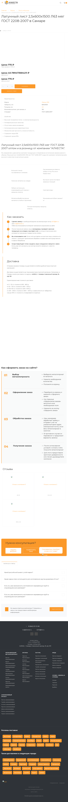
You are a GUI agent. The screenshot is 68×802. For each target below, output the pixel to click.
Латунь (38, 652)
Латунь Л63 (45, 102)
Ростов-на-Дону (56, 740)
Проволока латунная (42, 664)
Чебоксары (7, 749)
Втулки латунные (40, 676)
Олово (54, 680)
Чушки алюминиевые (7, 713)
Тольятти (40, 745)
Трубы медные (57, 660)
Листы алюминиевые (7, 699)
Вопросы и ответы (9, 563)
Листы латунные (40, 669)
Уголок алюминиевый (8, 704)
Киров (53, 736)
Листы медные (56, 656)
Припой (54, 685)
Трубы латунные (40, 667)
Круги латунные (40, 678)
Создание (62, 783)
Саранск (13, 745)
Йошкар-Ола (36, 736)
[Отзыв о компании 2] (49, 484)
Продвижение (54, 783)
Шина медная (56, 665)
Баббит (54, 687)
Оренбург (31, 740)
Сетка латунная (40, 674)
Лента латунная (40, 671)
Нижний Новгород (19, 740)
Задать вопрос (13, 550)
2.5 (43, 107)
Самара (6, 745)
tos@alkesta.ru (19, 223)
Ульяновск (49, 745)
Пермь (46, 740)
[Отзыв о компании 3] (18, 484)
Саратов (21, 745)
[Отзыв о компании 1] (18, 511)
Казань (45, 736)
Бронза (25, 652)
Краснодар (7, 740)
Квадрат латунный (41, 658)
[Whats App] (36, 633)
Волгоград (7, 736)
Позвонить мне (31, 550)
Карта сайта (34, 791)
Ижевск (27, 736)
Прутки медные (57, 658)
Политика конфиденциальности (34, 789)
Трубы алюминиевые (8, 702)
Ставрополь (31, 745)
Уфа (57, 745)
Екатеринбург (17, 736)
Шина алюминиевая (7, 709)
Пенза (39, 740)
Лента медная (56, 667)
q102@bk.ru (55, 221)
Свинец (54, 682)
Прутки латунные (40, 656)
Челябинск (17, 749)
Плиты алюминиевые (7, 711)
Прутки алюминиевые (8, 706)
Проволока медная (58, 663)
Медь (54, 652)
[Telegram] (31, 633)
